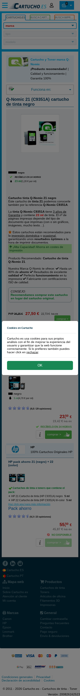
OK (40, 365)
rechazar (32, 352)
